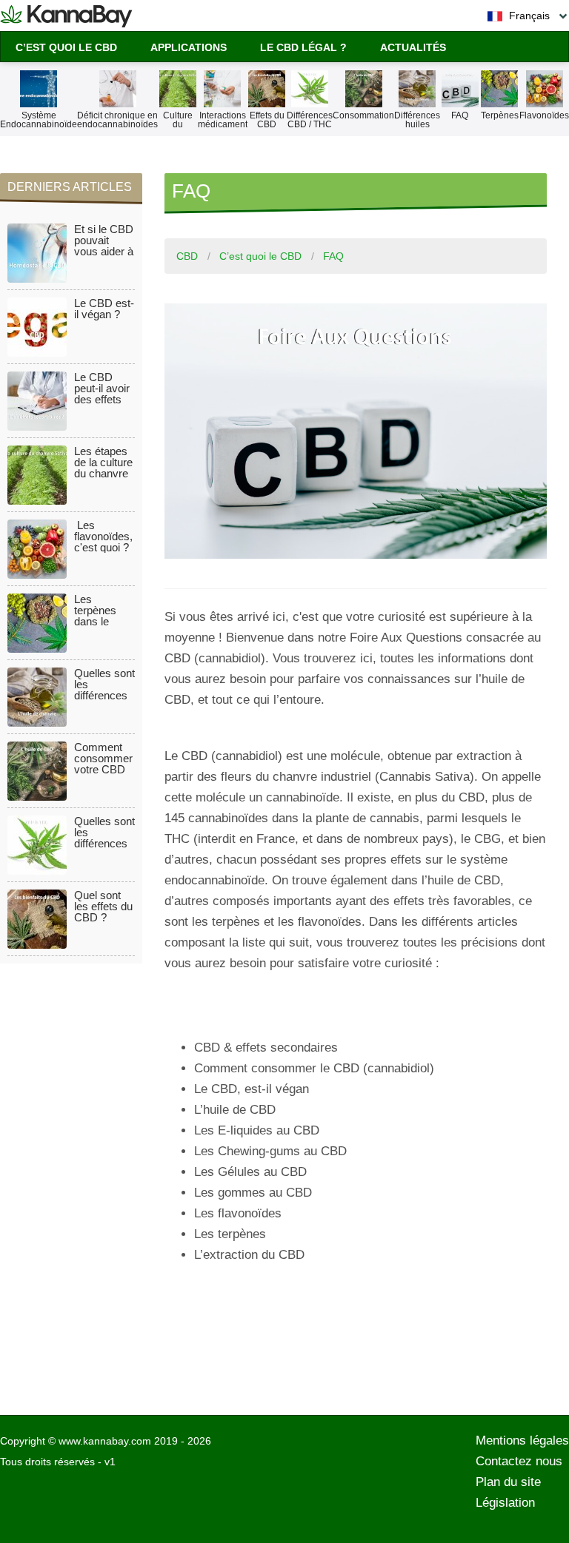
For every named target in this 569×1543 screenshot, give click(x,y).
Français (528, 15)
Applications (188, 47)
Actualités (413, 47)
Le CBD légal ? (303, 47)
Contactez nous (519, 1461)
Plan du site (508, 1482)
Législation (505, 1503)
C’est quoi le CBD (66, 47)
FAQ (333, 256)
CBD (187, 256)
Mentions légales (522, 1440)
